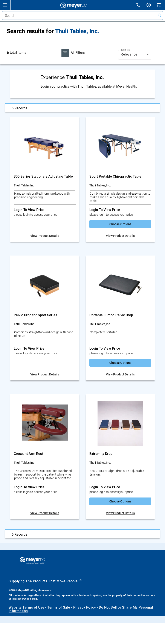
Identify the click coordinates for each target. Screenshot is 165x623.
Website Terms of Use (26, 607)
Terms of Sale (58, 607)
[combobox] (135, 54)
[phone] (141, 5)
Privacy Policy (84, 607)
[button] (5, 4)
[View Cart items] (160, 4)
